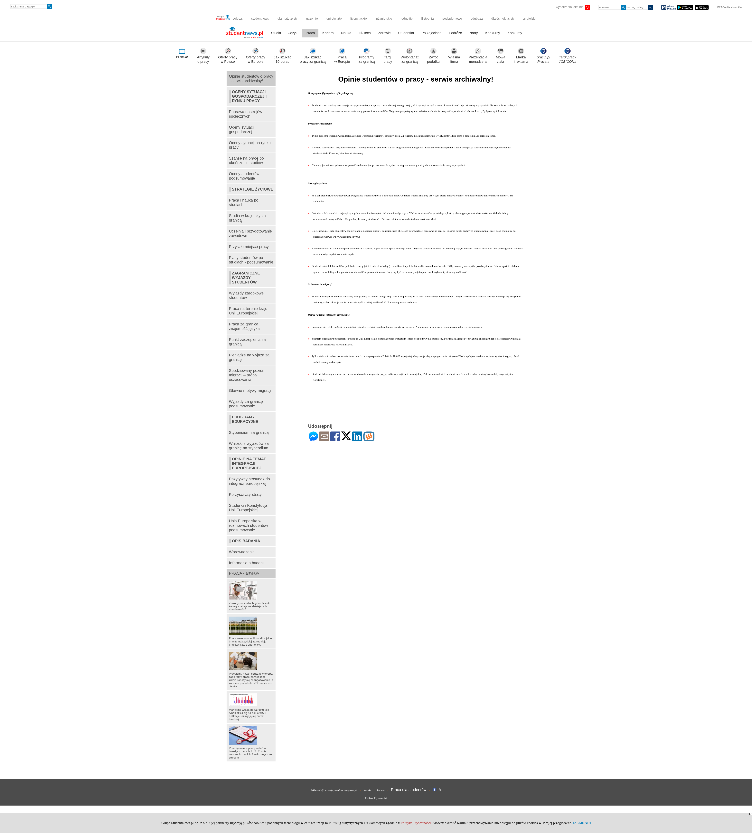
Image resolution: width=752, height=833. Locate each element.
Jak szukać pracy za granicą (313, 59)
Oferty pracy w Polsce (227, 59)
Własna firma (454, 59)
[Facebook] (335, 439)
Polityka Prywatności (376, 798)
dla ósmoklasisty (502, 18)
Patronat (381, 790)
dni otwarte (334, 18)
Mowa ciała (500, 59)
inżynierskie (383, 18)
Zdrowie (384, 33)
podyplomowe (452, 18)
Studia (276, 33)
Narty (473, 33)
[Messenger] (313, 439)
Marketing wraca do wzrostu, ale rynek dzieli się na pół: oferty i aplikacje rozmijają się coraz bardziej (249, 714)
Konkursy (492, 33)
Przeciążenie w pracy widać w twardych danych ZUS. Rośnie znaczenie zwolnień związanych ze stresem (250, 753)
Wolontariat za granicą (409, 59)
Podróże (455, 33)
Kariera (328, 33)
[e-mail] (324, 439)
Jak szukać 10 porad (282, 59)
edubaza (477, 18)
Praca (310, 33)
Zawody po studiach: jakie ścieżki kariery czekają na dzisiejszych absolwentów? (249, 606)
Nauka (346, 33)
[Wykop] (368, 439)
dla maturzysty (287, 18)
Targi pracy (387, 59)
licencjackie (358, 18)
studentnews (260, 18)
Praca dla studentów (408, 790)
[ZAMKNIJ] (582, 823)
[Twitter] (346, 438)
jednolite (407, 18)
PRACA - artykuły (244, 573)
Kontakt (367, 790)
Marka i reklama (521, 59)
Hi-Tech (365, 33)
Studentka (406, 33)
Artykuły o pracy (203, 59)
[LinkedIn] (357, 439)
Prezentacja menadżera (478, 59)
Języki (293, 33)
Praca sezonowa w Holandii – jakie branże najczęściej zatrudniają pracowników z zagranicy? (250, 641)
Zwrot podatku (433, 59)
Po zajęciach (431, 33)
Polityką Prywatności (416, 823)
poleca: (237, 18)
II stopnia (427, 18)
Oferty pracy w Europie (255, 59)
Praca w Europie (342, 59)
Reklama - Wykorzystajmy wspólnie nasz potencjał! (334, 790)
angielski (529, 18)
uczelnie (312, 18)
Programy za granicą (367, 59)
